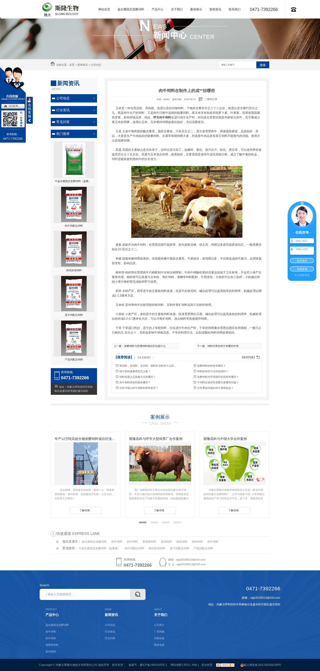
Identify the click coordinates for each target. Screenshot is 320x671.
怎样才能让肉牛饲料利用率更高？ (138, 387)
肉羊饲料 (132, 541)
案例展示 (160, 417)
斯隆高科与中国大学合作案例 (150, 439)
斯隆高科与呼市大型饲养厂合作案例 (81, 439)
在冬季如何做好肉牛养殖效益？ (215, 387)
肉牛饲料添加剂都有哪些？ (135, 382)
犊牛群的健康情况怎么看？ (135, 371)
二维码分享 (210, 99)
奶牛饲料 (213, 541)
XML (194, 664)
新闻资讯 (82, 64)
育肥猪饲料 (149, 541)
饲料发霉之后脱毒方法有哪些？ (137, 376)
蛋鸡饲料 (166, 541)
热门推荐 (63, 134)
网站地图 (176, 664)
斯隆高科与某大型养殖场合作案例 (229, 439)
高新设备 (159, 638)
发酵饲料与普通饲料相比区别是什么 (145, 345)
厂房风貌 (159, 631)
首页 (71, 64)
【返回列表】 (248, 357)
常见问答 (63, 122)
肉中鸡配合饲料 (74, 225)
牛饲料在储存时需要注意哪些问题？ (218, 382)
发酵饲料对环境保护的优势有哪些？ (218, 376)
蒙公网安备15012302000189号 (262, 664)
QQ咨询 (13, 105)
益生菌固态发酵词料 (94, 541)
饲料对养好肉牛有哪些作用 (223, 345)
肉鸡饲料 (197, 541)
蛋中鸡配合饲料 (74, 314)
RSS (187, 664)
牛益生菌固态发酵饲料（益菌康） (74, 181)
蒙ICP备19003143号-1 (153, 664)
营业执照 (206, 664)
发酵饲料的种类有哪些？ (211, 365)
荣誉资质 (159, 644)
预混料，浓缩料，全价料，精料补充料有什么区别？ (149, 365)
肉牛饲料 (116, 541)
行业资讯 (63, 110)
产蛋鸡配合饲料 (74, 359)
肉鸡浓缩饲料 (74, 270)
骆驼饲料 (181, 541)
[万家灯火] (224, 664)
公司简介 (159, 624)
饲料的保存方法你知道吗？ (212, 371)
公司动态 (96, 64)
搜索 (263, 65)
